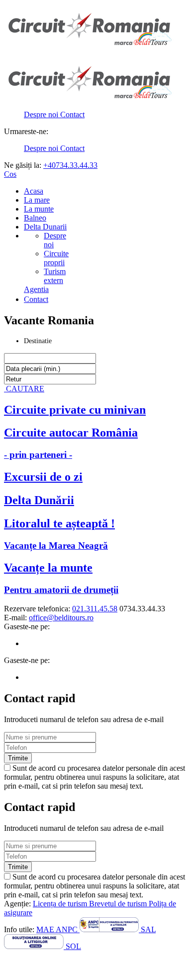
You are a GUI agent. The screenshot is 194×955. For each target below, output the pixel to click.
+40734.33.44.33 (70, 165)
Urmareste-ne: (26, 131)
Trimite (18, 758)
